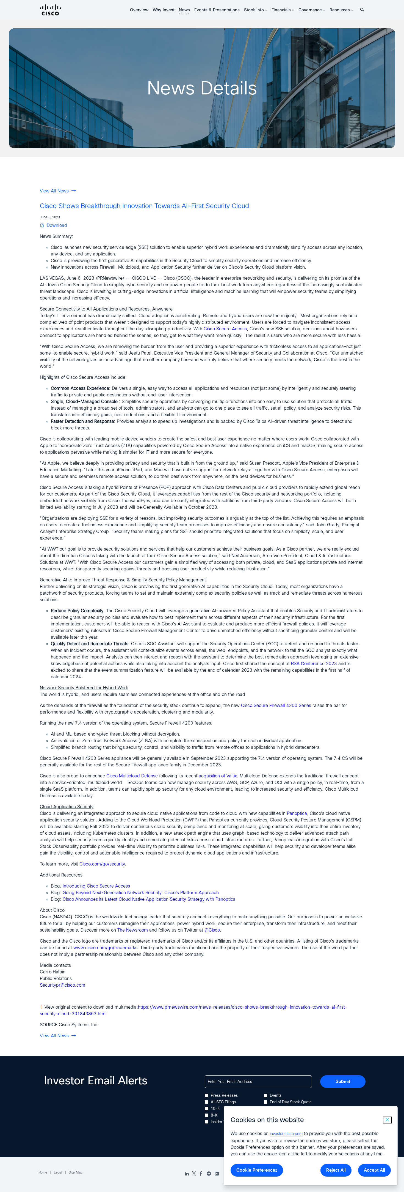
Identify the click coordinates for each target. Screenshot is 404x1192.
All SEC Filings (223, 1102)
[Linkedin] (187, 1174)
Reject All (336, 1170)
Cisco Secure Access (225, 328)
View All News (54, 191)
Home (42, 1172)
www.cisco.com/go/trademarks (105, 947)
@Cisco (212, 930)
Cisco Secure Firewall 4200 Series (276, 705)
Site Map (75, 1172)
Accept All (374, 1170)
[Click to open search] (361, 10)
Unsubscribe (214, 1136)
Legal (58, 1172)
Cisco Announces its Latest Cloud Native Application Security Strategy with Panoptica (149, 899)
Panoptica (297, 813)
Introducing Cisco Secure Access (96, 886)
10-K (215, 1109)
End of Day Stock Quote (291, 1102)
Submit (343, 1082)
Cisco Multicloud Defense (132, 776)
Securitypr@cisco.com (62, 985)
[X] (194, 1174)
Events (275, 1095)
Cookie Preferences (256, 1170)
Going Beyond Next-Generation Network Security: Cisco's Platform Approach (141, 892)
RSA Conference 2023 (314, 663)
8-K (214, 1115)
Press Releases (224, 1095)
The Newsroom (132, 930)
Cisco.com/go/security (102, 864)
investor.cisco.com (286, 1133)
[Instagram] (217, 1174)
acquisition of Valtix (218, 776)
